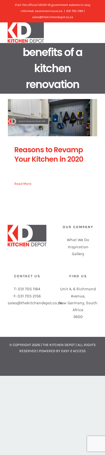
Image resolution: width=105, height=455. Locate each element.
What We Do (78, 239)
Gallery (78, 253)
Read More (22, 184)
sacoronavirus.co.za (48, 11)
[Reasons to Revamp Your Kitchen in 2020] (52, 117)
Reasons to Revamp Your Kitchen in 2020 (48, 154)
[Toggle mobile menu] (95, 31)
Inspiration (78, 246)
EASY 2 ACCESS (73, 351)
